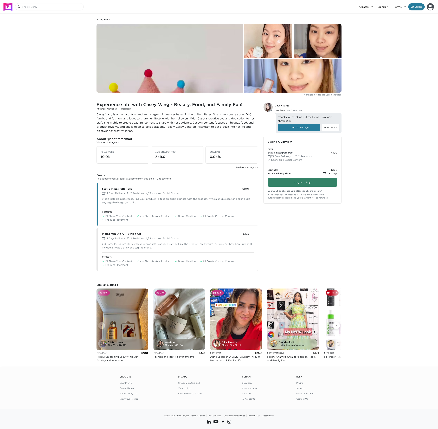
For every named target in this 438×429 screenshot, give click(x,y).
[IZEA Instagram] (229, 422)
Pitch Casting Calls (129, 393)
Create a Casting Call (189, 383)
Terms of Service (198, 416)
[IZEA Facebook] (223, 422)
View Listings (184, 388)
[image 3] (318, 41)
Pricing (299, 383)
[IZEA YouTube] (215, 422)
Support (300, 388)
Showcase (247, 383)
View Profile (126, 383)
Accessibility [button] (268, 416)
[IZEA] (7, 6)
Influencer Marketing (106, 108)
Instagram (126, 108)
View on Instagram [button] (107, 142)
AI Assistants (248, 399)
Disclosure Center (305, 393)
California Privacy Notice (234, 416)
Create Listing (127, 388)
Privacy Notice (214, 416)
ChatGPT (246, 393)
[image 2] (268, 41)
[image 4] (293, 76)
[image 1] (169, 58)
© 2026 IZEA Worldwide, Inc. (176, 416)
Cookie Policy (254, 416)
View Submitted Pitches (190, 393)
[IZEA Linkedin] (209, 422)
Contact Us (302, 399)
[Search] (19, 7)
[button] (416, 6)
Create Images (249, 388)
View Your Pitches (129, 399)
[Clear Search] (81, 7)
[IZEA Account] (430, 7)
